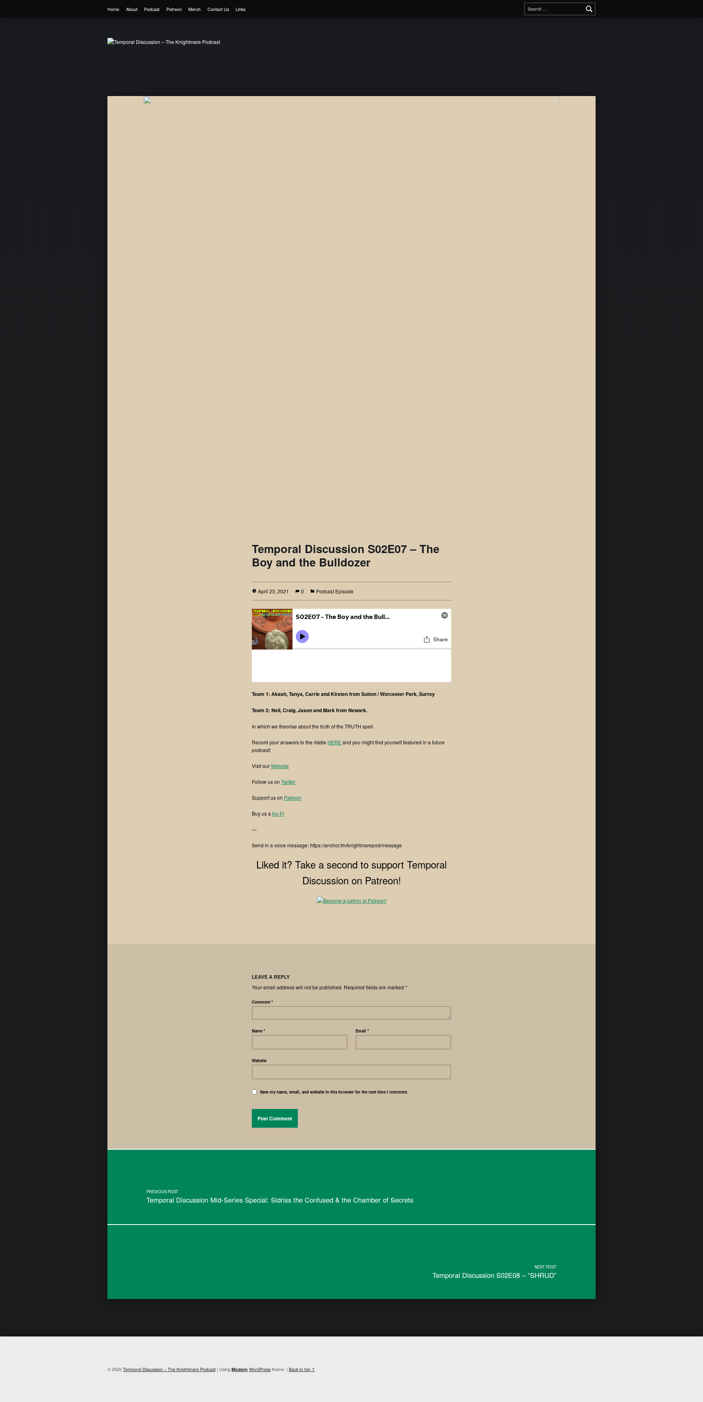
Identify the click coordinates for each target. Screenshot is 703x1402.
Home (113, 9)
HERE (334, 742)
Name (258, 1031)
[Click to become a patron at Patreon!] (351, 899)
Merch (194, 9)
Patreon (174, 9)
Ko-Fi (278, 813)
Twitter (288, 781)
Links (240, 9)
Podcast (151, 9)
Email (362, 1031)
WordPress (260, 1369)
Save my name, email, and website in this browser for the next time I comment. (334, 1092)
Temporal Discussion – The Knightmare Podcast (169, 1369)
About (132, 9)
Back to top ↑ (302, 1369)
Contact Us (218, 9)
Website (280, 765)
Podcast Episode (335, 591)
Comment (262, 1002)
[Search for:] (560, 8)
